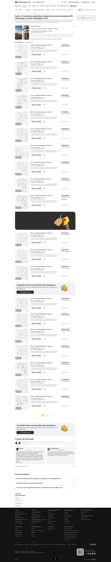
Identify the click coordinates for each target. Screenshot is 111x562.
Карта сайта (74, 544)
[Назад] (71, 466)
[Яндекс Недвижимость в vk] (91, 544)
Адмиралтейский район (36, 521)
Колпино (66, 517)
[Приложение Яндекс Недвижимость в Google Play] (90, 553)
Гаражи (33, 528)
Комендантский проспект (20, 513)
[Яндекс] (93, 559)
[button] (65, 2)
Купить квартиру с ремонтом (70, 536)
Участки (33, 536)
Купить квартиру (67, 528)
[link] (93, 2)
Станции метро (84, 517)
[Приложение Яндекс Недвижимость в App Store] (88, 553)
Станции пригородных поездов (87, 515)
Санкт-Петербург (51, 513)
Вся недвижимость (19, 544)
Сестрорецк (66, 521)
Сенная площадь (18, 521)
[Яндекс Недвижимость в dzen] (93, 544)
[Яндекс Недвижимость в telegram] (95, 544)
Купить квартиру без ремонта (70, 534)
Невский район (34, 513)
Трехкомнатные (18, 532)
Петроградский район (36, 515)
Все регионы (83, 512)
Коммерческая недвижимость (37, 530)
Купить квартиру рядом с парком (71, 532)
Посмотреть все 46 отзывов (21, 466)
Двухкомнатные (18, 536)
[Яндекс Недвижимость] (23, 2)
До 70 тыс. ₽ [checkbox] (38, 222)
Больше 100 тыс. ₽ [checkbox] (22, 226)
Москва (49, 512)
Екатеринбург (51, 517)
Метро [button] (82, 9)
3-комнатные (18, 505)
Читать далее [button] (19, 462)
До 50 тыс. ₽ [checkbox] (29, 222)
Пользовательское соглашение (47, 544)
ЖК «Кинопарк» (33, 48)
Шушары (66, 512)
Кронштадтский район (36, 512)
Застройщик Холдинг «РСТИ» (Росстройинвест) (41, 38)
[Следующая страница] (51, 415)
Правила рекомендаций (60, 544)
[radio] (45, 415)
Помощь (68, 544)
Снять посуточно (51, 528)
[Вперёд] (74, 466)
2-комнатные (18, 503)
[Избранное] (62, 2)
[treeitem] (18, 5)
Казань (49, 519)
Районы (82, 513)
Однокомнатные (18, 530)
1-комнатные (18, 500)
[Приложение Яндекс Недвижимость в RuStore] (95, 553)
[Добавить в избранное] (74, 27)
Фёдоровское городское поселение (39, 519)
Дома (32, 534)
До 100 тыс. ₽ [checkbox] (46, 222)
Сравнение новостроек (86, 519)
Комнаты (33, 532)
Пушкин (66, 519)
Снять (49, 530)
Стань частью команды (34, 544)
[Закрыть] (95, 9)
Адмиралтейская (18, 512)
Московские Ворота (19, 517)
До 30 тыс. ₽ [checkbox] (21, 222)
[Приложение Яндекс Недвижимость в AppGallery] (92, 553)
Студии (17, 498)
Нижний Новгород (52, 521)
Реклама (26, 544)
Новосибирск (51, 515)
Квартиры (18, 493)
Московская (17, 515)
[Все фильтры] (16, 10)
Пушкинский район (35, 517)
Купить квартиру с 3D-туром (70, 537)
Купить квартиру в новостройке (71, 530)
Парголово (66, 513)
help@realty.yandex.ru (40, 552)
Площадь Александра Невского (21, 519)
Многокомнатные (18, 534)
